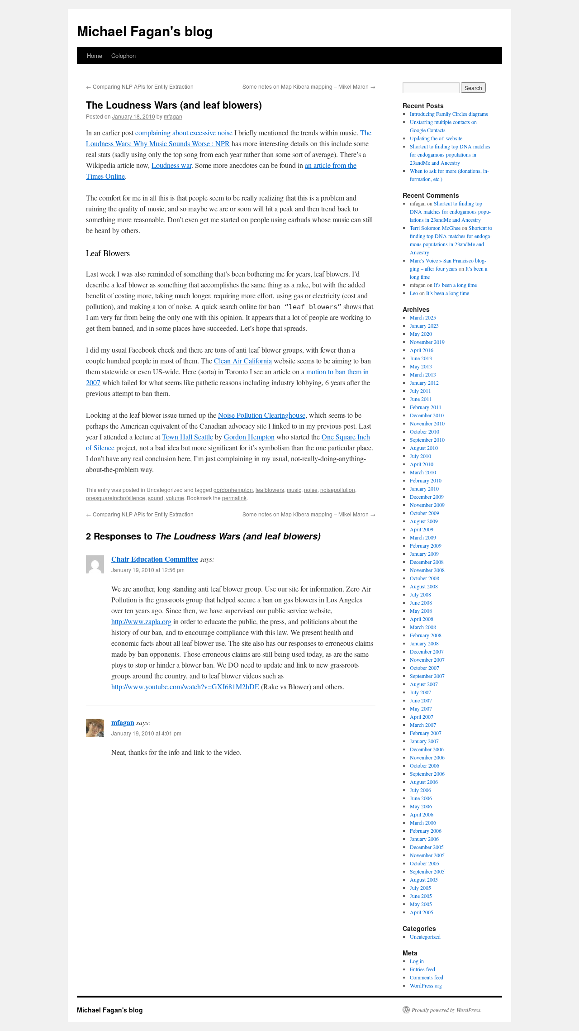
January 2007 (424, 741)
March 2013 (423, 374)
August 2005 (424, 879)
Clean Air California (243, 360)
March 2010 (423, 472)
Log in (417, 960)
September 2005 (427, 871)
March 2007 (423, 724)
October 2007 (424, 667)
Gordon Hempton (249, 436)
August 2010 (424, 447)
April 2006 (421, 814)
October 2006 (424, 765)
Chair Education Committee (154, 559)
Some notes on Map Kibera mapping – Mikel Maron (308, 86)
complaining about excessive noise (184, 132)
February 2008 (425, 635)
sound (155, 497)
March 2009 (423, 537)
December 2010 (427, 415)
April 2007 (421, 716)
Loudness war (171, 165)
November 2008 (427, 569)
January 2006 (424, 838)
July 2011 (420, 390)
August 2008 (424, 586)
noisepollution (337, 489)
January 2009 (424, 553)
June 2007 (421, 700)
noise (311, 489)
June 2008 (421, 602)
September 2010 (427, 439)
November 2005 (427, 855)
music (294, 489)
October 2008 (424, 578)
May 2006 (421, 806)
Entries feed (422, 969)
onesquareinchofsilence (115, 497)
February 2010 (425, 480)
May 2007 (421, 708)
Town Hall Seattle (187, 436)
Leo (414, 292)
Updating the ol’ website (436, 138)
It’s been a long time (455, 284)
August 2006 (424, 781)
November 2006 (427, 757)
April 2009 (421, 529)
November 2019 (427, 341)
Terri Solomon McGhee (435, 227)
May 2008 (421, 610)
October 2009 (424, 512)
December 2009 (427, 496)
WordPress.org (426, 985)
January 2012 (424, 382)
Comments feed (426, 977)
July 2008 (420, 594)
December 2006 (427, 749)
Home (94, 55)
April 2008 (421, 618)
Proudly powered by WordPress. (447, 1009)
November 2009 (427, 504)
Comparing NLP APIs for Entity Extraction (140, 86)
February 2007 (425, 732)
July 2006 (420, 789)
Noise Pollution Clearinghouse (261, 415)
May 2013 (421, 366)
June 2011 (421, 398)
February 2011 (425, 406)
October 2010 (424, 431)
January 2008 (424, 643)
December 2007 (427, 651)
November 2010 (427, 423)
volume (175, 497)
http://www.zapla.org (141, 621)
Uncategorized (425, 936)
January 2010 (424, 488)
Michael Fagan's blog (145, 30)
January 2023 (424, 325)
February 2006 (425, 830)
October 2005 (424, 863)
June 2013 (421, 358)
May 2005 (421, 903)
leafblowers (270, 489)
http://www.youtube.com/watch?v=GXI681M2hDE (185, 686)
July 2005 (420, 887)
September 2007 (427, 675)
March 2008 (423, 626)
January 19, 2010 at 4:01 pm (146, 733)
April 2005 (421, 912)
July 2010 (420, 455)
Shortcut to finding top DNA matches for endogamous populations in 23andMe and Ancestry (450, 154)
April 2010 (421, 464)
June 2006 (421, 798)
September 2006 (427, 773)
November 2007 (427, 659)
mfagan (173, 116)
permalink (234, 497)
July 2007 (420, 692)
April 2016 (421, 349)
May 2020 (421, 333)
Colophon (123, 55)
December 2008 (427, 561)
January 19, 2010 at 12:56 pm (148, 569)
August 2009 (424, 521)
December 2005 (427, 846)
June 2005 (421, 895)
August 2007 (424, 683)
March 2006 (423, 822)
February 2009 (425, 545)
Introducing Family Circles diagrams (449, 113)
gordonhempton (233, 489)
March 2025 (423, 317)
